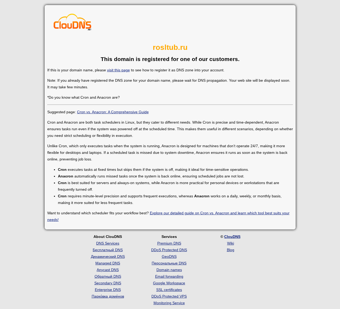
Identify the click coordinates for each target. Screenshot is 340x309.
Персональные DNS (169, 263)
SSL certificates (169, 290)
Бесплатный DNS (108, 250)
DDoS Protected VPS (169, 296)
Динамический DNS (108, 256)
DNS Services (107, 243)
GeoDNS (169, 256)
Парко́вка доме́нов (108, 296)
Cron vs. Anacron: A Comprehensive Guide (113, 112)
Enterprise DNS (108, 290)
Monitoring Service (169, 303)
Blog (230, 250)
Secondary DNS (107, 283)
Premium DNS (169, 243)
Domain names (169, 270)
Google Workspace (169, 283)
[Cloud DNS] (72, 23)
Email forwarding (169, 276)
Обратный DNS (108, 276)
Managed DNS (107, 263)
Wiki (230, 243)
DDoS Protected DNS (169, 250)
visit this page (118, 70)
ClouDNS (232, 236)
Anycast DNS (108, 270)
